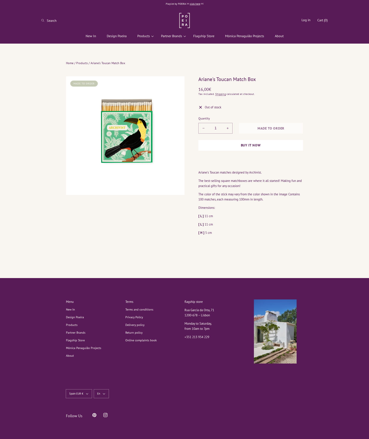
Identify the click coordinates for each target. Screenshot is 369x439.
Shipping (220, 94)
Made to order (271, 128)
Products (82, 63)
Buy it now (251, 145)
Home (69, 63)
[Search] (44, 20)
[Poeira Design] (184, 20)
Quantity (204, 118)
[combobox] (58, 20)
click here (195, 3)
